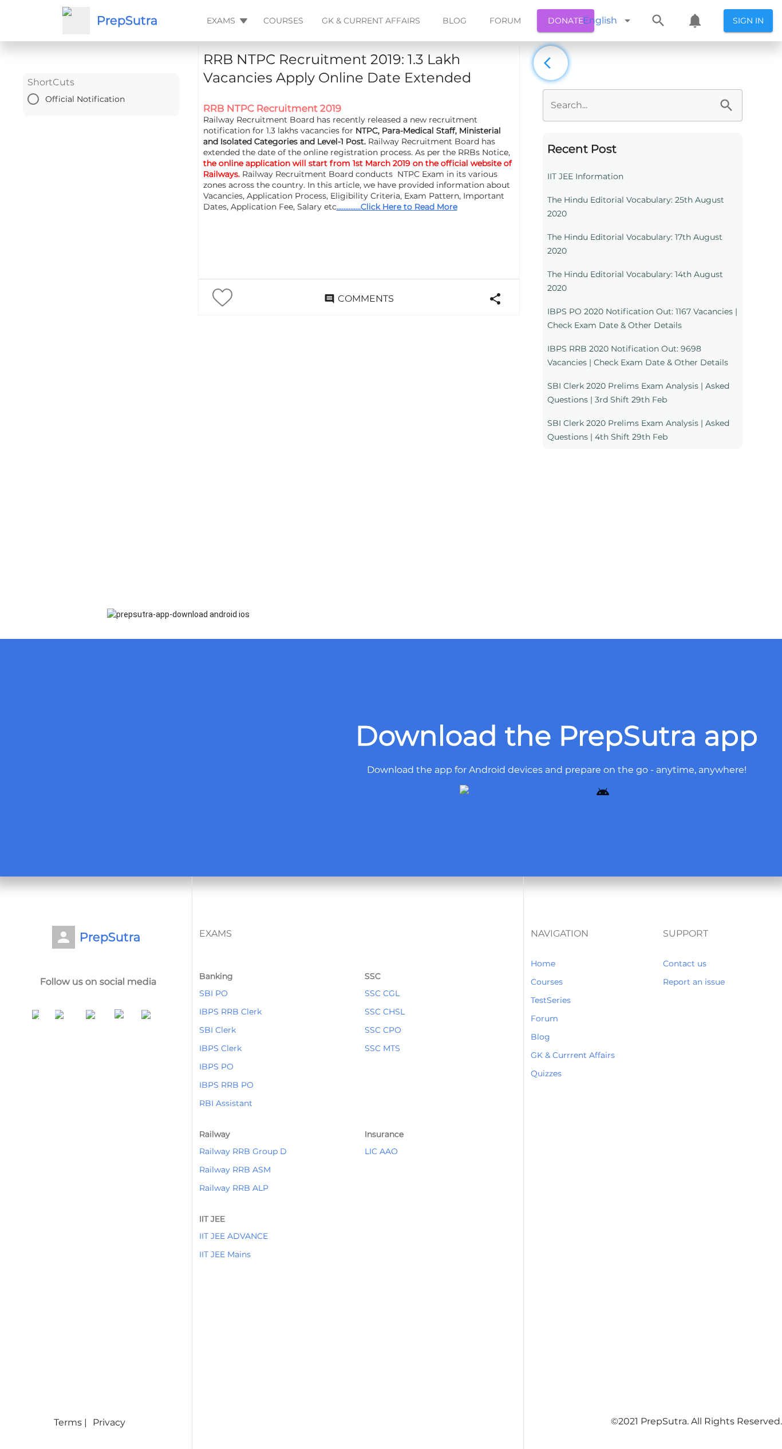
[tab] (225, 20)
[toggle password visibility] (726, 105)
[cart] (695, 20)
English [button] (600, 20)
